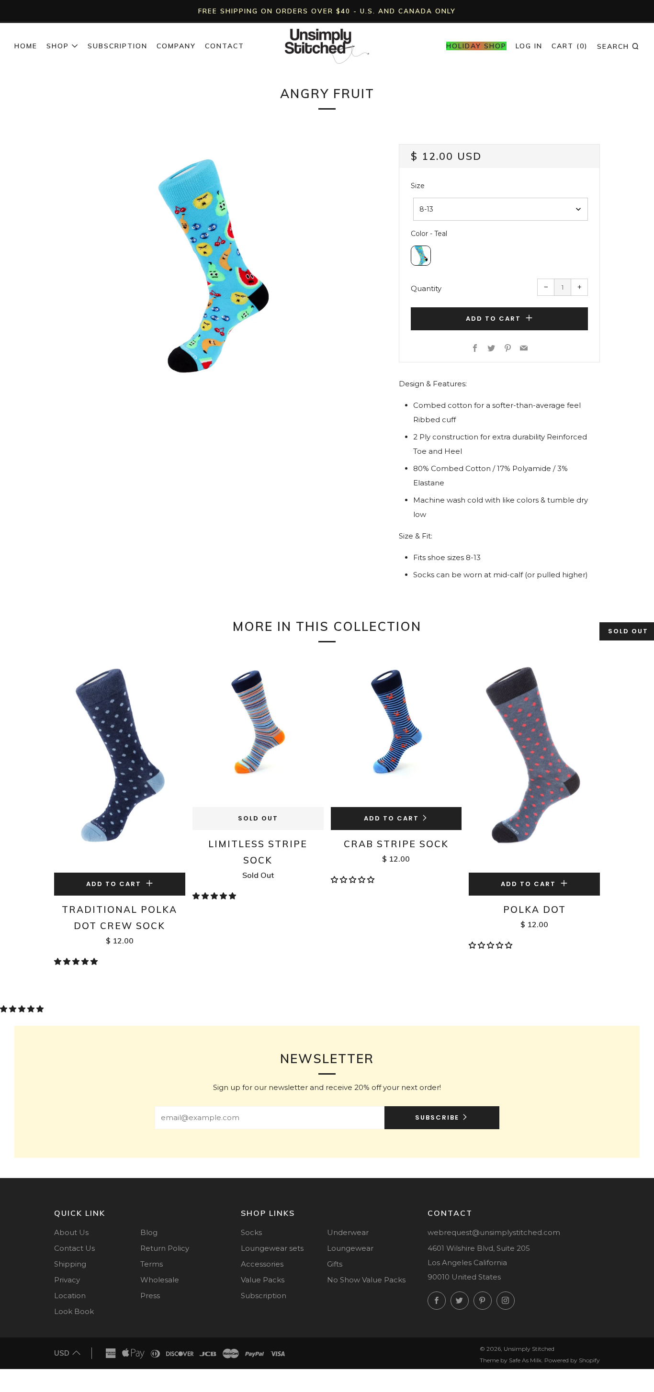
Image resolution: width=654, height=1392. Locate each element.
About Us (71, 1232)
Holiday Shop (476, 46)
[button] (77, 961)
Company (176, 46)
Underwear (348, 1232)
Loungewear (350, 1248)
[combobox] (500, 209)
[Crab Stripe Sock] (396, 732)
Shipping (70, 1264)
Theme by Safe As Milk (510, 1360)
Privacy (67, 1279)
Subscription (117, 46)
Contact (224, 46)
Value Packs (262, 1279)
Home (25, 46)
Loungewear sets (272, 1248)
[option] (212, 263)
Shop (57, 46)
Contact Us (74, 1248)
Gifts (334, 1264)
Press (150, 1295)
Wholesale (159, 1279)
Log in (529, 46)
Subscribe (437, 1117)
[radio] (421, 256)
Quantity (426, 288)
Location (70, 1295)
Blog (149, 1232)
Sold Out (258, 818)
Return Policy (164, 1248)
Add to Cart (391, 818)
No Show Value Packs (366, 1279)
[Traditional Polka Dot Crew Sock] (119, 765)
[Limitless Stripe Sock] (258, 732)
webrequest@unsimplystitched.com (494, 1232)
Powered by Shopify (572, 1360)
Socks (251, 1232)
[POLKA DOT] (534, 765)
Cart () (570, 46)
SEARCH (618, 46)
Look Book (74, 1311)
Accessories (262, 1264)
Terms (151, 1264)
